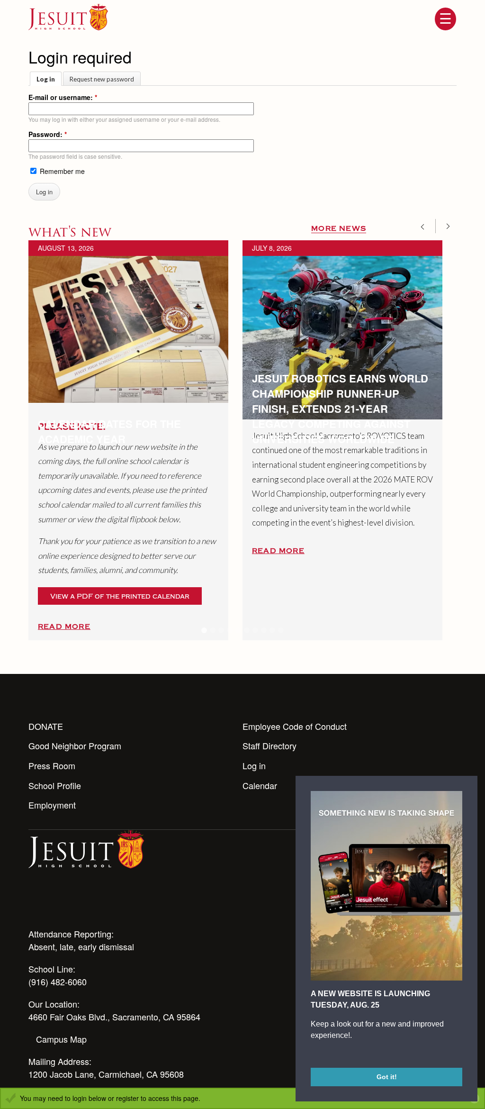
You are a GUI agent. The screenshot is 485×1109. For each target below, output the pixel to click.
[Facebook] (110, 902)
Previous (425, 226)
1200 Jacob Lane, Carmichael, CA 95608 (106, 1074)
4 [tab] (229, 630)
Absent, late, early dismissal (81, 946)
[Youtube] (34, 902)
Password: (47, 134)
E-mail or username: (62, 97)
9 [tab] (272, 630)
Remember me (61, 171)
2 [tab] (212, 630)
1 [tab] (204, 630)
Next (444, 226)
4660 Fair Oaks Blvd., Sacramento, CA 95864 (114, 1016)
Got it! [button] (387, 1077)
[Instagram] (59, 902)
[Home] (86, 848)
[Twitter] (85, 902)
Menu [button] (445, 19)
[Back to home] (68, 17)
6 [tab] (246, 630)
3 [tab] (221, 630)
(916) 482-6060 (57, 981)
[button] (312, 1055)
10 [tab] (281, 630)
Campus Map (61, 1039)
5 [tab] (238, 630)
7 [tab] (255, 630)
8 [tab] (264, 630)
